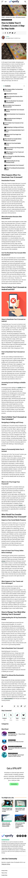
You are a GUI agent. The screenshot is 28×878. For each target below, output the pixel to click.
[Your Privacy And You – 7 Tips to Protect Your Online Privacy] (4, 734)
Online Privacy (12, 732)
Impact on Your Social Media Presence (12, 144)
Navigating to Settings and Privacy (15, 127)
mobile (19, 387)
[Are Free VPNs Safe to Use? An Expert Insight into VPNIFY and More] (4, 755)
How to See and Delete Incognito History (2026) (6, 824)
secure (20, 505)
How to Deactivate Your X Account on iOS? (14, 114)
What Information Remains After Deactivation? (13, 97)
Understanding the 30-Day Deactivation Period (12, 161)
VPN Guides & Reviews (6, 19)
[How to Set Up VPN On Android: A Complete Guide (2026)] (20, 818)
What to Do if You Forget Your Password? (12, 135)
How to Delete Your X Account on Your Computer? (13, 123)
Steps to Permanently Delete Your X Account (14, 130)
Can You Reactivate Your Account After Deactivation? (13, 101)
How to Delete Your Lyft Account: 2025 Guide (20, 810)
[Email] (12, 33)
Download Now (14, 784)
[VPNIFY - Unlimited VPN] (14, 1)
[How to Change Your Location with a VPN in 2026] (7, 803)
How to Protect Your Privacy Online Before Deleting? (14, 148)
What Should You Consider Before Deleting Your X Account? (12, 139)
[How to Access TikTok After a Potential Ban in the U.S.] (4, 748)
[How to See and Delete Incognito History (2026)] (7, 818)
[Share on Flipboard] (10, 33)
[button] (3, 2)
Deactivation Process (12, 93)
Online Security (12, 740)
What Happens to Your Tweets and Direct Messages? (14, 152)
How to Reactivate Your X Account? (15, 165)
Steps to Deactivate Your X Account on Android (14, 110)
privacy (3, 561)
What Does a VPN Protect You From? (15, 741)
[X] (11, 717)
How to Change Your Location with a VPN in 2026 (7, 810)
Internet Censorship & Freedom (15, 746)
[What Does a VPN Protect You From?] (4, 741)
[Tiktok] (17, 717)
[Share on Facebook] (5, 33)
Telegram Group (6, 864)
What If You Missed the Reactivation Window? (14, 168)
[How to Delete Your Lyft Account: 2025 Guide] (20, 803)
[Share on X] (8, 33)
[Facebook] (4, 717)
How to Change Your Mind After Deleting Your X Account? (14, 157)
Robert (8, 36)
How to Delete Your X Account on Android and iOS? (12, 106)
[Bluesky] (23, 717)
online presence (8, 698)
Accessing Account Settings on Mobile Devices (13, 119)
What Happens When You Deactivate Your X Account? (13, 90)
